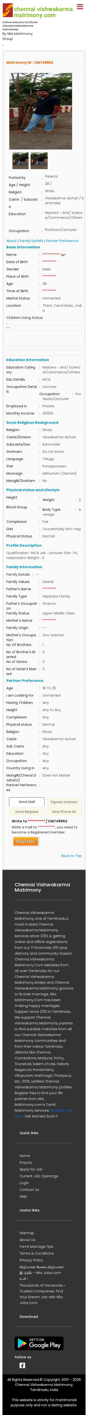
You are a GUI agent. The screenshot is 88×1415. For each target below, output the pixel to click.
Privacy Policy (31, 1260)
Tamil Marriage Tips (36, 1246)
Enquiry (26, 1162)
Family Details (31, 240)
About (11, 240)
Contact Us (29, 1189)
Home (25, 1155)
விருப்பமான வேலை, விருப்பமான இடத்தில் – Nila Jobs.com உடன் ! (42, 1273)
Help (23, 1196)
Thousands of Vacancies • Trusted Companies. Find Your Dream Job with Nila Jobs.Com (42, 1294)
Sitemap (27, 1233)
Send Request (27, 811)
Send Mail (27, 801)
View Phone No (64, 811)
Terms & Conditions (37, 1253)
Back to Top (71, 855)
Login (24, 1182)
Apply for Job (31, 1169)
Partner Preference (62, 240)
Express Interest (64, 802)
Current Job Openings (39, 1176)
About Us (27, 1239)
